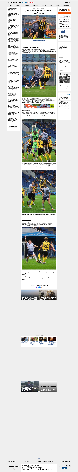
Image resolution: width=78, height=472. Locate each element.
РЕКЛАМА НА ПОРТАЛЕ (65, 461)
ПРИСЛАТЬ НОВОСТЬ (12, 461)
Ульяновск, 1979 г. (62, 83)
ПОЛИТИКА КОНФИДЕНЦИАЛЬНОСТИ (45, 461)
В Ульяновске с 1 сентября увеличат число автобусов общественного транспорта (64, 111)
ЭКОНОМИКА (26, 5)
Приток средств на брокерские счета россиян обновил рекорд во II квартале (64, 117)
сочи (43, 40)
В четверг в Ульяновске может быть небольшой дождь (63, 98)
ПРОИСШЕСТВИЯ (66, 5)
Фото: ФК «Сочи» (25, 281)
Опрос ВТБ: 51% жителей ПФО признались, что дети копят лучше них (13, 100)
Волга (34, 40)
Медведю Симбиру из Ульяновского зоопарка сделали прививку (12, 94)
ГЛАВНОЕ (10, 5)
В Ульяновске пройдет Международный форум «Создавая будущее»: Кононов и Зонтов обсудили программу (13, 120)
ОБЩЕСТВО (35, 5)
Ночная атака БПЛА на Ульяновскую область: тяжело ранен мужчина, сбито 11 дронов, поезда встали (63, 36)
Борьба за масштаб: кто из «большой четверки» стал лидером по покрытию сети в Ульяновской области (64, 107)
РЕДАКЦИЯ (27, 461)
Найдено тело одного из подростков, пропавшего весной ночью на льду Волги (64, 61)
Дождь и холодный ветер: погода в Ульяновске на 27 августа (13, 33)
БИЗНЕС (57, 5)
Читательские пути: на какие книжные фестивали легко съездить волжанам (13, 113)
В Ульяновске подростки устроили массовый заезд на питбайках (13, 14)
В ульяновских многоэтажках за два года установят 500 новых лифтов (13, 81)
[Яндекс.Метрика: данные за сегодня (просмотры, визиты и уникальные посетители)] (62, 466)
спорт (41, 40)
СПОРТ (51, 5)
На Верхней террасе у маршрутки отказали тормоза (12, 20)
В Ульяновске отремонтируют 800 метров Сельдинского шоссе (64, 102)
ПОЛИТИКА (18, 5)
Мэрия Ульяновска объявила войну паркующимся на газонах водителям (13, 60)
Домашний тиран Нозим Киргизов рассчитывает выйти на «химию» (12, 127)
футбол (37, 40)
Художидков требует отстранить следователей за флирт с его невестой (64, 67)
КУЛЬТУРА (44, 5)
